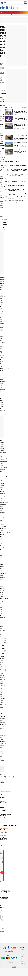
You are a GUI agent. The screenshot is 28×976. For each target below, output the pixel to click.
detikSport (22, 958)
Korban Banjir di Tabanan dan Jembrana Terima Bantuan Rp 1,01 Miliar (4, 647)
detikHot (22, 956)
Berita (9, 12)
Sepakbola (14, 12)
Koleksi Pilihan (10, 14)
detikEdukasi (22, 951)
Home (5, 12)
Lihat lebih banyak (1, 785)
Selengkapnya (24, 107)
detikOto (22, 961)
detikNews (22, 949)
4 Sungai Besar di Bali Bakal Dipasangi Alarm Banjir (4, 225)
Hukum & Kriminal (22, 12)
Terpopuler (3, 14)
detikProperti (22, 963)
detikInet (22, 954)
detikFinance (22, 952)
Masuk (25, 2)
